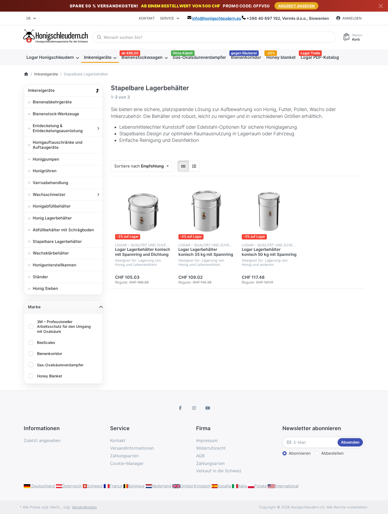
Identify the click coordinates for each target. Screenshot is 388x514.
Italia (242, 485)
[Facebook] (180, 408)
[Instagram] (194, 408)
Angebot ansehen (296, 6)
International (287, 485)
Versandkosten (84, 507)
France (116, 485)
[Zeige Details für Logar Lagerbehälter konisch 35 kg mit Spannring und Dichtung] (205, 212)
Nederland (161, 485)
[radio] (183, 166)
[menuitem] (52, 57)
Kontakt (147, 18)
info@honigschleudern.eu (216, 18)
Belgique (136, 485)
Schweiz (95, 485)
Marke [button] (34, 306)
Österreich (72, 485)
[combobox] (31, 18)
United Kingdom (195, 485)
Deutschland (42, 485)
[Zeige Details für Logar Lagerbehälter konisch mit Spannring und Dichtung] (142, 212)
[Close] (380, 6)
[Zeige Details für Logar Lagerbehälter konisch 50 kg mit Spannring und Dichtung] (269, 212)
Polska (260, 485)
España (224, 485)
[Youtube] (208, 408)
